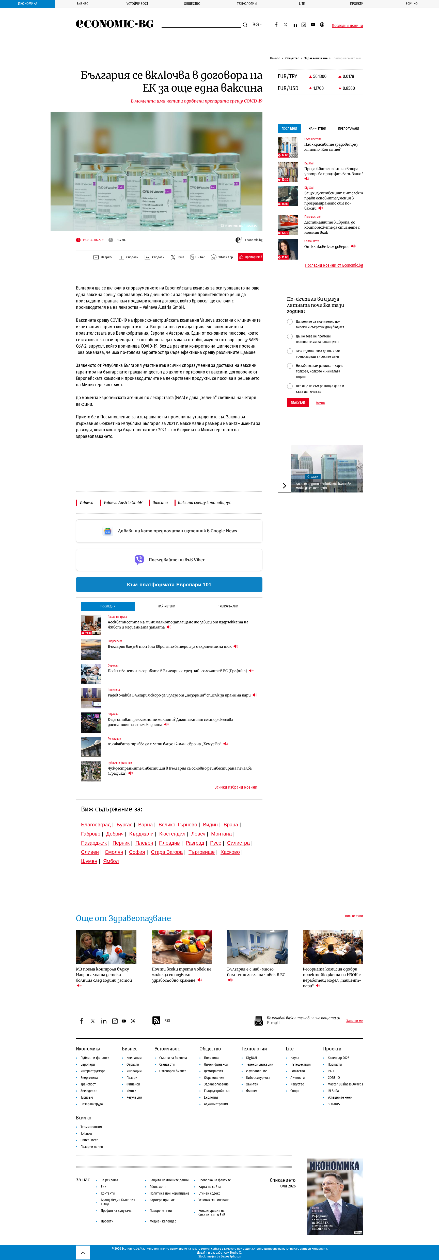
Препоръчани (227, 606)
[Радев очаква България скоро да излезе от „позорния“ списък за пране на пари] (91, 698)
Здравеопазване (315, 58)
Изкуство (297, 1084)
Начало (275, 58)
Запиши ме (354, 1021)
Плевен (144, 843)
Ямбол (111, 861)
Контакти (108, 1193)
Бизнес (82, 4)
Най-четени (166, 606)
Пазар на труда (92, 1104)
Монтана (221, 834)
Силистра (238, 843)
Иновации (134, 1071)
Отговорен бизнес (172, 1071)
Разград (195, 843)
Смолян (114, 852)
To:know (86, 1133)
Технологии (247, 4)
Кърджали (141, 834)
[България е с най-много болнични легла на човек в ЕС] (257, 947)
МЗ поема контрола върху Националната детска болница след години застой (104, 975)
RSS (167, 1020)
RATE (331, 1071)
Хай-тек (252, 1084)
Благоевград (96, 824)
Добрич (114, 834)
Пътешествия (300, 1064)
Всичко (411, 4)
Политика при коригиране (169, 1193)
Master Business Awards (345, 1084)
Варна (145, 824)
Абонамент (158, 1187)
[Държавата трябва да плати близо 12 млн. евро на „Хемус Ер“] (91, 747)
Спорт (294, 1091)
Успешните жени (340, 1097)
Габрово (90, 834)
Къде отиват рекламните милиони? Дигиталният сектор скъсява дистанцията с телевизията (170, 722)
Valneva (86, 502)
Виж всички (354, 916)
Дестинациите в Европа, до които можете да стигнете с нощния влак (332, 227)
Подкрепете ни (161, 1210)
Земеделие (89, 1091)
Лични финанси (216, 1064)
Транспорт (88, 1084)
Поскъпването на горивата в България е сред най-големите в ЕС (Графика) (178, 671)
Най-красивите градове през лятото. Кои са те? (330, 147)
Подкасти (335, 1064)
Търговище (202, 852)
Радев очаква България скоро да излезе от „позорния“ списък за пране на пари (180, 695)
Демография (213, 1071)
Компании (134, 1058)
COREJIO (334, 1078)
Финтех (251, 1091)
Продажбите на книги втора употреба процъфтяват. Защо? (333, 171)
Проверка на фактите (214, 1180)
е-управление (256, 1071)
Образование (214, 1078)
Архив (320, 402)
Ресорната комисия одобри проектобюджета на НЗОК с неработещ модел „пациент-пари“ (332, 977)
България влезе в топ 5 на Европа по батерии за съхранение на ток (170, 646)
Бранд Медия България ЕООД (118, 1202)
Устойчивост (137, 4)
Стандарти (167, 1064)
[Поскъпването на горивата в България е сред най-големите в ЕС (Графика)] (91, 674)
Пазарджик (94, 843)
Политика (211, 1058)
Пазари (132, 1078)
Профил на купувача (116, 1210)
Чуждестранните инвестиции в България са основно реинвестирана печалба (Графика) (180, 771)
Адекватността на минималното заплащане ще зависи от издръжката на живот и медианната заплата (178, 624)
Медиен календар (163, 1221)
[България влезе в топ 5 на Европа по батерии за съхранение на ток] (91, 649)
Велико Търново (178, 824)
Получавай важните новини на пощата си (303, 1018)
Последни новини (347, 26)
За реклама (109, 1180)
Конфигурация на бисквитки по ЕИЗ (212, 1212)
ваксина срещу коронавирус (204, 502)
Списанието (89, 1140)
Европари (88, 1064)
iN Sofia (333, 1091)
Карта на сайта (209, 1187)
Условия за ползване (213, 1200)
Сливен (90, 852)
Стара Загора (167, 852)
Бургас (124, 824)
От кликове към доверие (327, 246)
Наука (294, 1058)
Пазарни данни (92, 1147)
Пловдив (169, 843)
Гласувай (298, 402)
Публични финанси (95, 1058)
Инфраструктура (93, 1071)
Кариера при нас (162, 1200)
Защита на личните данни (169, 1180)
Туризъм (87, 1097)
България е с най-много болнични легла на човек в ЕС (256, 972)
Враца (231, 824)
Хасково (230, 852)
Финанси (133, 1084)
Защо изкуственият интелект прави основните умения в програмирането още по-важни (333, 201)
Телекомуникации (259, 1064)
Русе (215, 843)
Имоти (131, 1091)
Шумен (89, 861)
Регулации (134, 1097)
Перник (121, 843)
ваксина (160, 502)
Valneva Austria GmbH (123, 502)
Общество (192, 4)
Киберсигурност (258, 1078)
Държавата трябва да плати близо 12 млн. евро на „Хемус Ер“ (165, 744)
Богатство (297, 1071)
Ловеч (198, 834)
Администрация (216, 1104)
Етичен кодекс (209, 1193)
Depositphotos (231, 1256)
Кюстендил (172, 834)
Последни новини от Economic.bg (334, 265)
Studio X (235, 1252)
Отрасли (312, 477)
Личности (297, 1078)
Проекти (357, 4)
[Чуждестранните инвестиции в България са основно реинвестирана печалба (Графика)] (91, 771)
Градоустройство (216, 1091)
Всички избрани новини (235, 787)
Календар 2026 (338, 1058)
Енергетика (89, 1078)
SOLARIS (334, 1104)
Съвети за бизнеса (173, 1058)
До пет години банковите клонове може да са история (323, 486)
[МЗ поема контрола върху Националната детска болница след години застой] (106, 947)
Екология (211, 1097)
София (137, 852)
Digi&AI (251, 1058)
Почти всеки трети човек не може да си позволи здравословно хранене (181, 975)
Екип (104, 1187)
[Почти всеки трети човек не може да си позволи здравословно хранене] (182, 947)
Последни (108, 606)
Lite (302, 4)
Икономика (27, 4)
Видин (210, 824)
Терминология (91, 1127)
